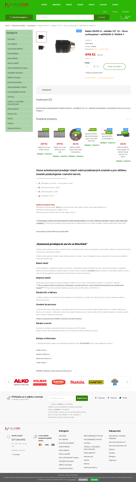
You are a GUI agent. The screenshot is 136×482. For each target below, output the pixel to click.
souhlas (60, 404)
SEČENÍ (80, 5)
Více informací (72, 479)
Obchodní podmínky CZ (117, 442)
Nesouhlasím (83, 479)
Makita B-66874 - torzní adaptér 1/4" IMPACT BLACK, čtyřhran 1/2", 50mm (123, 152)
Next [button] (127, 382)
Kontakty (16, 455)
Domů (7, 26)
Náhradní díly (12, 114)
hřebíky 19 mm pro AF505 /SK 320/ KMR (60, 149)
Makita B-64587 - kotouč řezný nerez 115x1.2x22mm (75, 149)
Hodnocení (46, 90)
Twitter (124, 398)
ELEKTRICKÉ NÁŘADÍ (15, 49)
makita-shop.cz (41, 350)
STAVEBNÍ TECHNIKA (15, 73)
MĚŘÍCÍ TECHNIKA (14, 78)
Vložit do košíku (114, 66)
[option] (65, 47)
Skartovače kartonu (14, 128)
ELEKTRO (103, 5)
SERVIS (91, 5)
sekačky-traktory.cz (43, 354)
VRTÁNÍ (44, 5)
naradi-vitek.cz (41, 363)
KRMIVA (115, 5)
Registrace (112, 460)
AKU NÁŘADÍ (12, 44)
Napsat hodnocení (124, 108)
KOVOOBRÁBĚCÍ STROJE (16, 92)
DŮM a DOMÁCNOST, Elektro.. (18, 68)
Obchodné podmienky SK (118, 446)
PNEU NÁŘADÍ (13, 58)
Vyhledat (101, 17)
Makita (94, 46)
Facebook (101, 398)
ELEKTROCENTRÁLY (15, 82)
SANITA (10, 119)
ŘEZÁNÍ (69, 5)
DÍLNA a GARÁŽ (13, 63)
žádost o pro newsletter (62, 404)
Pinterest (113, 398)
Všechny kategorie (19, 17)
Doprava (112, 449)
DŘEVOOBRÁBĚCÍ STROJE (17, 87)
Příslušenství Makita (18, 26)
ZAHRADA (11, 39)
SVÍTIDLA (11, 97)
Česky (115, 12)
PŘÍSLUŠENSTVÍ (13, 109)
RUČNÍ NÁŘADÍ (13, 54)
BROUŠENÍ (56, 5)
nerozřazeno (31, 26)
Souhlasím (94, 479)
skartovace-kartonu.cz (44, 358)
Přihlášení (126, 12)
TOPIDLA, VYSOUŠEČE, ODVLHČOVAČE (16, 103)
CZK (104, 12)
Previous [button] (9, 382)
